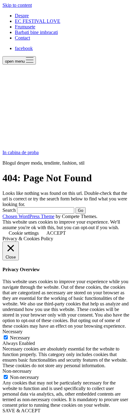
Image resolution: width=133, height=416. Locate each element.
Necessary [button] (12, 331)
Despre (22, 15)
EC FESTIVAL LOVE (37, 21)
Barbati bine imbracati (36, 32)
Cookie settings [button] (24, 233)
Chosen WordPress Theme (28, 216)
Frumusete (25, 26)
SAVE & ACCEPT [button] (21, 410)
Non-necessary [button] (17, 371)
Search (9, 210)
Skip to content (17, 5)
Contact (22, 37)
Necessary (20, 337)
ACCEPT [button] (56, 233)
